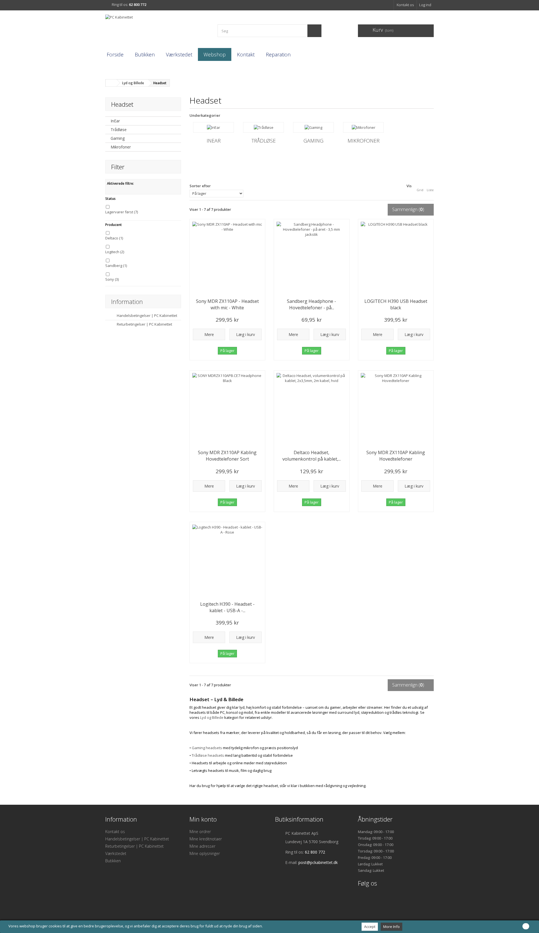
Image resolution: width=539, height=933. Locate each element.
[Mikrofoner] (363, 127)
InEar (115, 121)
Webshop (215, 54)
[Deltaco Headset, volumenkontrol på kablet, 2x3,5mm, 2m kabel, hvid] (312, 408)
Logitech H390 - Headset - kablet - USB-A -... (227, 607)
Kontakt (246, 54)
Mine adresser (202, 846)
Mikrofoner (121, 147)
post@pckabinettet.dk (318, 862)
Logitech (114, 251)
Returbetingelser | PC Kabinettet (144, 324)
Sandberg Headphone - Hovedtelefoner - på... (311, 304)
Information (127, 301)
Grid (420, 190)
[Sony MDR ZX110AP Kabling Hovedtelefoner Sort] (227, 408)
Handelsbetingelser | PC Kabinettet (146, 315)
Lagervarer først (121, 211)
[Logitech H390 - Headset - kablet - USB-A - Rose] (227, 560)
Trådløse (119, 129)
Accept (369, 926)
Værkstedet (179, 54)
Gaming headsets (207, 747)
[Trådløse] (263, 127)
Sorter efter (200, 185)
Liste (430, 190)
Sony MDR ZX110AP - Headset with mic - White (227, 304)
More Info (391, 926)
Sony (112, 279)
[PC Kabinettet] (157, 28)
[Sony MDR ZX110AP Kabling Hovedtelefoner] (396, 408)
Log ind (425, 4)
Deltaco (114, 238)
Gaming (118, 138)
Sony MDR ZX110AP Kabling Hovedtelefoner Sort (227, 455)
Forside (115, 54)
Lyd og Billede (211, 717)
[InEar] (213, 127)
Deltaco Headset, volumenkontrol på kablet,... (311, 455)
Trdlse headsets (208, 755)
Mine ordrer (200, 831)
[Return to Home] (111, 82)
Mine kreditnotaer (205, 838)
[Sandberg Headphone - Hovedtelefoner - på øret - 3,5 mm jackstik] (312, 257)
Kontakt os (405, 4)
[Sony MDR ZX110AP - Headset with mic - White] (227, 257)
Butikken (145, 54)
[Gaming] (313, 127)
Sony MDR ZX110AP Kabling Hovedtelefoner (395, 455)
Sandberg (116, 265)
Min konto (203, 819)
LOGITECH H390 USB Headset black (395, 304)
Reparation (278, 54)
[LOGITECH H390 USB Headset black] (396, 257)
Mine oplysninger (204, 853)
